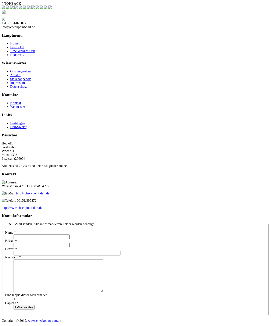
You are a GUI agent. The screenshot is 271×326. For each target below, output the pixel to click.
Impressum (17, 83)
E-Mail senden (24, 307)
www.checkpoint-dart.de (44, 320)
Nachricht (13, 257)
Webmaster (17, 106)
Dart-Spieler (18, 127)
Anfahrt (15, 75)
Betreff (11, 249)
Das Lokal (17, 47)
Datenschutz (18, 86)
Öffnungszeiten (20, 71)
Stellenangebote (20, 79)
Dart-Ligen (17, 123)
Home (14, 43)
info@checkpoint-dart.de (32, 193)
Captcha (12, 303)
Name (10, 232)
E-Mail (11, 241)
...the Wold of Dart (22, 51)
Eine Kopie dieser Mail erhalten (26, 295)
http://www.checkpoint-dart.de (22, 207)
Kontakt (15, 103)
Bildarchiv (17, 55)
